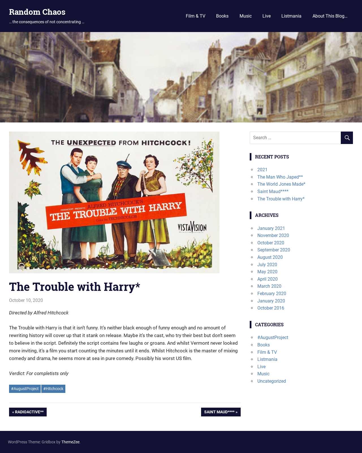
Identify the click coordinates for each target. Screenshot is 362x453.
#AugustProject (25, 388)
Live (266, 16)
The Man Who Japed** (280, 177)
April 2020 (267, 279)
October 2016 (270, 308)
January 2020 (271, 301)
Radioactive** (29, 413)
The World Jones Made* (281, 184)
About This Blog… (330, 16)
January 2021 (271, 228)
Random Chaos (37, 12)
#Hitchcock (53, 388)
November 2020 (273, 235)
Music (246, 16)
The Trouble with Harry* (281, 199)
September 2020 (273, 250)
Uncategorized (271, 381)
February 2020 (271, 293)
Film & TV (195, 16)
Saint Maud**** (219, 413)
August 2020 (270, 257)
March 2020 (269, 286)
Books (222, 16)
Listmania (291, 16)
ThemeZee (70, 442)
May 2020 (267, 271)
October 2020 (270, 242)
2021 (262, 169)
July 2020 (267, 264)
